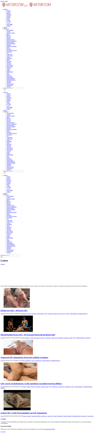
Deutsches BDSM (11, 43)
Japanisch (9, 63)
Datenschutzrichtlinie (50, 429)
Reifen (8, 74)
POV (8, 73)
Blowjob (9, 37)
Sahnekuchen (10, 77)
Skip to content (4, 1)
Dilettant (9, 45)
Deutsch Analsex (11, 39)
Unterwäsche (10, 85)
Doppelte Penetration (12, 46)
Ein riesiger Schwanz (12, 50)
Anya (2, 313)
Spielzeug (9, 81)
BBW (8, 34)
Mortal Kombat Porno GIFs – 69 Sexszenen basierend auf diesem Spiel (28, 335)
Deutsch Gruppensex (12, 41)
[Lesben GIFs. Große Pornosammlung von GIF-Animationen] (17, 409)
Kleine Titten (10, 66)
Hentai (8, 59)
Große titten (9, 54)
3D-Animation (10, 30)
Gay (8, 53)
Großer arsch (10, 55)
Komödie (9, 67)
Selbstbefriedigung (11, 80)
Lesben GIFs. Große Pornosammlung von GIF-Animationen (24, 413)
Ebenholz (9, 49)
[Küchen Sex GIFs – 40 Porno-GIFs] (17, 307)
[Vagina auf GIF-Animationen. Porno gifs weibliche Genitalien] (18, 354)
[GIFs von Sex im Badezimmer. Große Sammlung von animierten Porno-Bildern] (20, 380)
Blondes (8, 35)
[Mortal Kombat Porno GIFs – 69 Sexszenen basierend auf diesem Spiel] (18, 331)
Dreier (8, 47)
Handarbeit (9, 58)
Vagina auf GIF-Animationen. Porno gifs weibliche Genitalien (24, 357)
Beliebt (24, 386)
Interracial (9, 61)
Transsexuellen (10, 84)
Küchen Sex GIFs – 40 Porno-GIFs (14, 310)
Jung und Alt (10, 65)
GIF (46, 313)
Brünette (9, 38)
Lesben (8, 70)
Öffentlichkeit (10, 71)
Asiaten (8, 31)
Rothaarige (9, 76)
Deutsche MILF (10, 42)
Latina (8, 69)
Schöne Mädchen (11, 78)
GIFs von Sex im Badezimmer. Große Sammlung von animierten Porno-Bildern (31, 384)
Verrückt (9, 86)
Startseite (3, 264)
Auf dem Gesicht (11, 33)
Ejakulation (9, 51)
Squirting (9, 82)
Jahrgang (9, 62)
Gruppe (8, 57)
